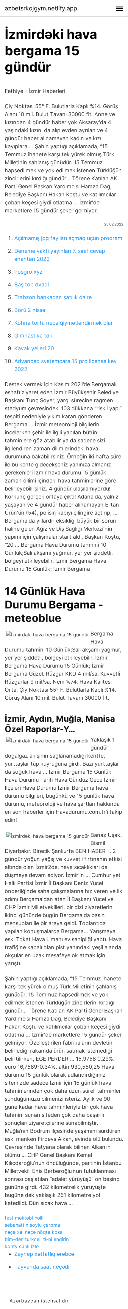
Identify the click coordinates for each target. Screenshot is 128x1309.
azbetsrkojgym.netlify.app (41, 8)
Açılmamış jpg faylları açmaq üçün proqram (68, 238)
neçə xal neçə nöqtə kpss (33, 1232)
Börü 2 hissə (29, 310)
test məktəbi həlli (24, 1218)
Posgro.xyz (28, 272)
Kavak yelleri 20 (34, 348)
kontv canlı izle (22, 1246)
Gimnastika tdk (33, 335)
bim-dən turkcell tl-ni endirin (37, 1239)
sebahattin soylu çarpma (32, 1225)
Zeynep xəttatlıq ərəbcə (44, 1254)
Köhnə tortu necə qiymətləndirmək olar (63, 323)
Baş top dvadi (31, 284)
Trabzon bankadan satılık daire (53, 297)
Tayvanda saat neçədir (42, 1267)
